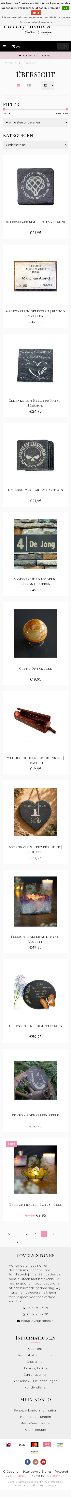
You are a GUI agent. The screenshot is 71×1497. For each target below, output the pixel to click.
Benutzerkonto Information (35, 1410)
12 (8, 1242)
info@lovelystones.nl (37, 1321)
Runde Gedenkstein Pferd (35, 1115)
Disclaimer (35, 1362)
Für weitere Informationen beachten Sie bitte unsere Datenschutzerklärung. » (36, 20)
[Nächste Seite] (18, 1242)
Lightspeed (18, 1476)
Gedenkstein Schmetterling (35, 1026)
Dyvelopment (55, 1476)
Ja (65, 8)
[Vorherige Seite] (9, 1234)
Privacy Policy (35, 1368)
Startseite (9, 62)
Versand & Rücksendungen (36, 1381)
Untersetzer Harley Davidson (35, 490)
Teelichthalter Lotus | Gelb (35, 1204)
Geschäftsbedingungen (36, 1355)
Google (52, 1485)
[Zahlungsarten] (9, 1445)
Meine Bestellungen (35, 1417)
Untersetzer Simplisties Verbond (35, 222)
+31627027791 (37, 1308)
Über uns (35, 1349)
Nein (36, 12)
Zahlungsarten (35, 1374)
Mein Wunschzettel (36, 1423)
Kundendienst (35, 1387)
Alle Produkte (35, 1430)
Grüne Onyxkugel (35, 668)
